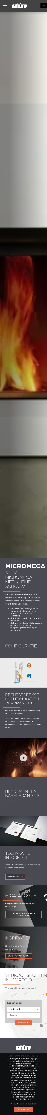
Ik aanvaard (23, 1109)
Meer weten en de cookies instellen (23, 1104)
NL (44, 6)
